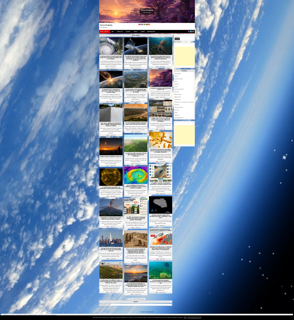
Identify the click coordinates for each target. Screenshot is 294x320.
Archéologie (158, 41)
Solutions (128, 31)
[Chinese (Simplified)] (139, 24)
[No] (292, 317)
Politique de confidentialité (147, 311)
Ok (185, 317)
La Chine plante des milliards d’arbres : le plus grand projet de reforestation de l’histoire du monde (111, 281)
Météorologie (117, 41)
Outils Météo (178, 99)
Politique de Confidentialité (194, 317)
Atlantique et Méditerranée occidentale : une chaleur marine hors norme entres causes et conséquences (161, 248)
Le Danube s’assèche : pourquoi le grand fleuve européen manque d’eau (160, 183)
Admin (107, 68)
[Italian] (145, 24)
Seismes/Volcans (136, 170)
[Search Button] (193, 31)
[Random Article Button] (189, 31)
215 (135, 299)
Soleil (111, 172)
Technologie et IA (136, 42)
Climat (132, 107)
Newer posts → (141, 299)
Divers (165, 41)
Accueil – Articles (104, 31)
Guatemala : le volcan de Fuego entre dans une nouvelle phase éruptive (111, 218)
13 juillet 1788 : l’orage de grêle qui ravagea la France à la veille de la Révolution (160, 120)
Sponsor (143, 31)
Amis (112, 31)
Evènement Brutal (107, 41)
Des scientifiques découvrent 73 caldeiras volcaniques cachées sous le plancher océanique (135, 186)
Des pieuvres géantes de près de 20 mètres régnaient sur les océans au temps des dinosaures (161, 57)
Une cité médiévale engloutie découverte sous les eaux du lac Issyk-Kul (160, 281)
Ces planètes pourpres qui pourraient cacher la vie (160, 88)
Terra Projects (147, 10)
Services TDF (119, 31)
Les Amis (177, 91)
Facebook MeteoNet (151, 31)
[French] (143, 24)
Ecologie (139, 138)
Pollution (135, 41)
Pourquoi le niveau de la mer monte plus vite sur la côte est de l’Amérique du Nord (111, 249)
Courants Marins (112, 233)
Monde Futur (112, 265)
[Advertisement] (186, 56)
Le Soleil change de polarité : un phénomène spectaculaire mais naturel (111, 187)
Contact (135, 31)
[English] (141, 24)
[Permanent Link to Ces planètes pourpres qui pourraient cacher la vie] (160, 78)
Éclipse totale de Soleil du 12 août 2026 (111, 156)
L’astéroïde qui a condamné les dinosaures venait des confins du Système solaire (111, 91)
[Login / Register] (191, 31)
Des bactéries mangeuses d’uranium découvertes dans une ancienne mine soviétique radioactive (160, 150)
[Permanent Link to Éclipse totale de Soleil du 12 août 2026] (111, 146)
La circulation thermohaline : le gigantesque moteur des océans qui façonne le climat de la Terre (136, 285)
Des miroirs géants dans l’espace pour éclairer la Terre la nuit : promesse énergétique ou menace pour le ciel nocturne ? (136, 58)
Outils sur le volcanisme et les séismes (184, 102)
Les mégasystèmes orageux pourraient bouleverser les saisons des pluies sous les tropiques (111, 57)
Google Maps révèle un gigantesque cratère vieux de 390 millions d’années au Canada (136, 90)
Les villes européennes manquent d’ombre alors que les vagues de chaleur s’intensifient (135, 218)
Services (177, 110)
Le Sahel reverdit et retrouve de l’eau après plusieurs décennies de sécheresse (135, 154)
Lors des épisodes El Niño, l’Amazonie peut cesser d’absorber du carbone (135, 123)
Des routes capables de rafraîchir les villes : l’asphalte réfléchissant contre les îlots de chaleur (111, 124)
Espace (129, 41)
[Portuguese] (147, 24)
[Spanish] (149, 24)
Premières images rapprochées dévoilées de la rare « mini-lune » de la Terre (160, 216)
